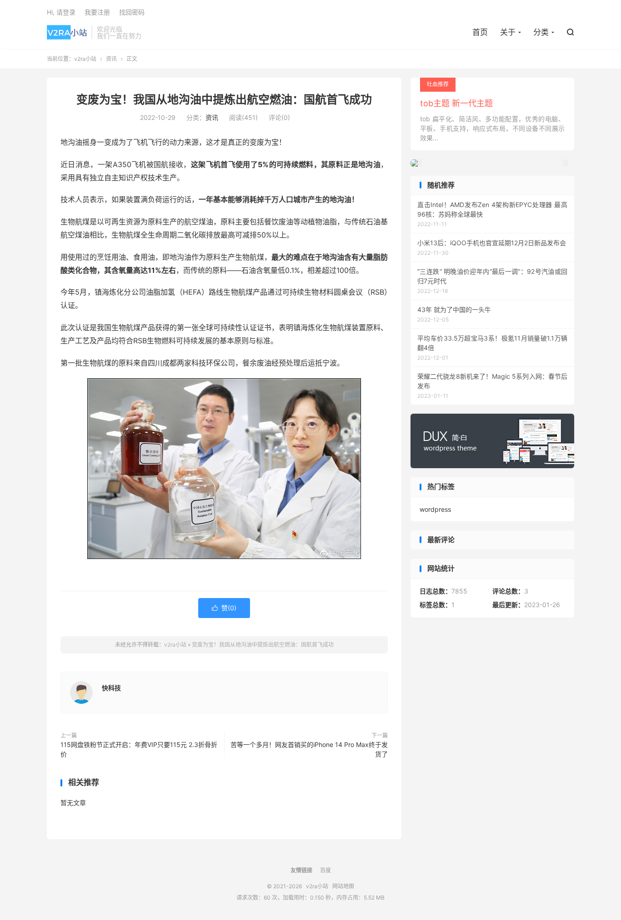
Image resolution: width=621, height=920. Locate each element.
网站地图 (343, 886)
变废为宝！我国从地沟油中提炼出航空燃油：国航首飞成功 (224, 99)
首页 (480, 32)
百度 (325, 870)
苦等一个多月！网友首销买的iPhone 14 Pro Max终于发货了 (309, 749)
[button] (565, 163)
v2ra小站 (67, 32)
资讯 (111, 58)
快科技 (111, 688)
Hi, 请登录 (61, 12)
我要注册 (97, 12)
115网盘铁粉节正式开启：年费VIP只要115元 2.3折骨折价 (138, 749)
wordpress (435, 509)
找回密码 (132, 12)
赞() (224, 608)
